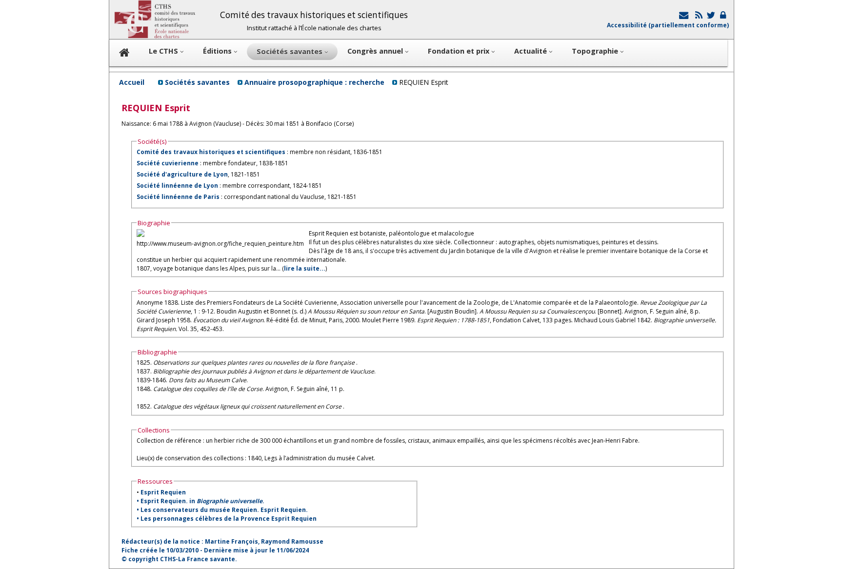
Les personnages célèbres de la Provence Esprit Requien (228, 518)
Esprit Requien (163, 492)
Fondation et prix (459, 51)
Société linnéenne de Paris (178, 197)
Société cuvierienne (168, 163)
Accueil (131, 82)
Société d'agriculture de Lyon (182, 174)
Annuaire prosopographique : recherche (314, 82)
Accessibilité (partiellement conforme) (668, 25)
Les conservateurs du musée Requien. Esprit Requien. (224, 510)
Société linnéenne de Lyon (177, 185)
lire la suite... (304, 268)
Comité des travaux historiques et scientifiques (211, 152)
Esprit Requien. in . (202, 501)
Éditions (218, 51)
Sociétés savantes (197, 82)
